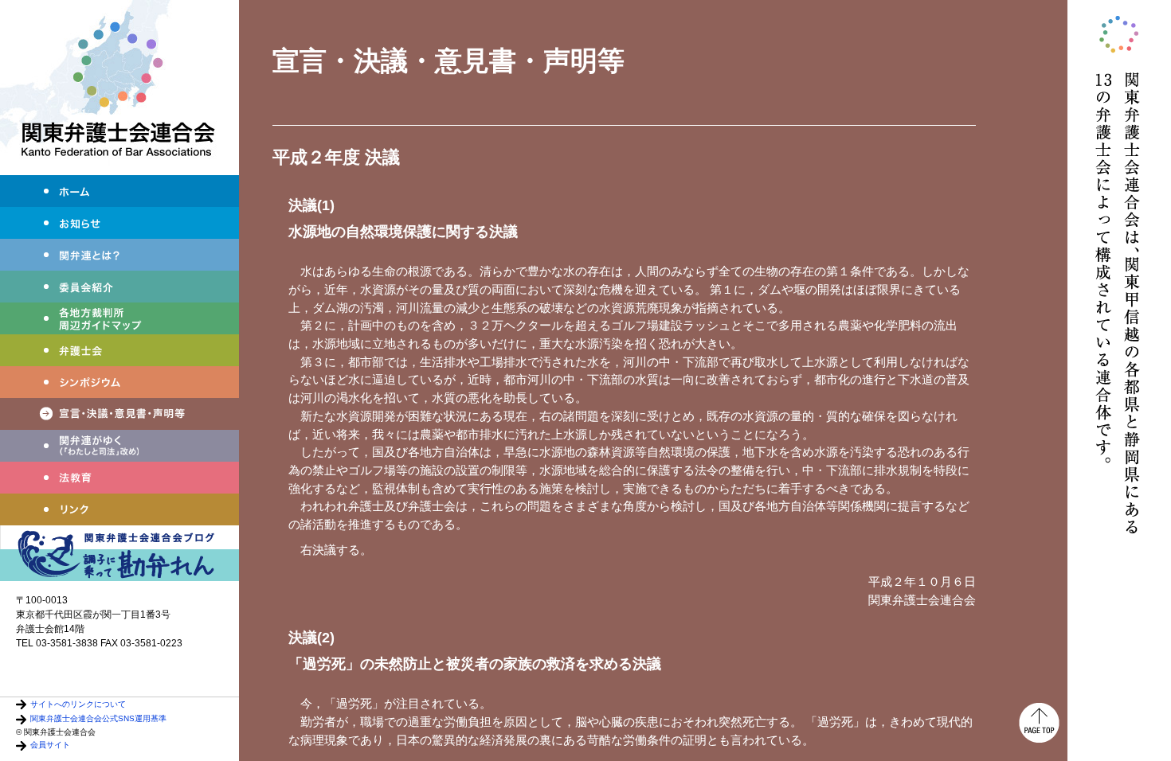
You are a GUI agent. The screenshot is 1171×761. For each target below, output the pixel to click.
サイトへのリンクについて (78, 704)
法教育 (119, 478)
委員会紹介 (119, 286)
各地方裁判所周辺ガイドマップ (119, 318)
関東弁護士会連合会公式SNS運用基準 (98, 718)
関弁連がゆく (119, 446)
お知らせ (119, 223)
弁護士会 (119, 350)
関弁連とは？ (119, 255)
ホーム (119, 191)
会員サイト (50, 744)
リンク (119, 509)
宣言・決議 (119, 414)
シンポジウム (119, 382)
